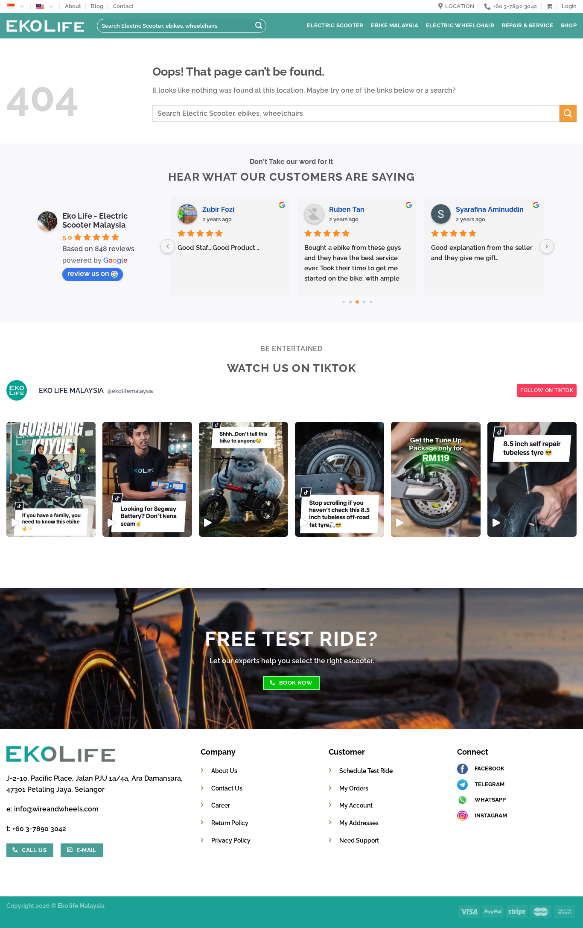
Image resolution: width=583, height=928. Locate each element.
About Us (224, 770)
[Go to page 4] (350, 302)
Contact (123, 6)
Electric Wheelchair (460, 25)
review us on (88, 273)
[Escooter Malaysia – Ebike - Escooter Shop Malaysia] (45, 26)
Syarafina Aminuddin (490, 209)
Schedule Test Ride (366, 770)
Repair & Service (527, 25)
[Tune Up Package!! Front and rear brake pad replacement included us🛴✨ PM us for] (435, 479)
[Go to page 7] (371, 302)
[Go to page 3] (343, 302)
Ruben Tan (346, 209)
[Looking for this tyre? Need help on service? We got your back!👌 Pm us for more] (339, 479)
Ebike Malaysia (394, 25)
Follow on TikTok (546, 390)
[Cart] (549, 6)
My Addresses (359, 822)
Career (220, 805)
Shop (569, 25)
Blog (97, 6)
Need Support (359, 840)
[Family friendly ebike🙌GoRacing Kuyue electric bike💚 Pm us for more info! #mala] (51, 479)
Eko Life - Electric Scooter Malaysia (95, 220)
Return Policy (229, 822)
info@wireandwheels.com (56, 809)
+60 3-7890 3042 (39, 829)
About (73, 6)
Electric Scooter (335, 25)
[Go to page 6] (363, 302)
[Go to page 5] (357, 302)
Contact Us (226, 788)
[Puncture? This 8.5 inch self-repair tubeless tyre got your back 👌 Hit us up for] (532, 479)
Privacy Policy (231, 840)
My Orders (353, 788)
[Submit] (258, 26)
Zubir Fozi (218, 209)
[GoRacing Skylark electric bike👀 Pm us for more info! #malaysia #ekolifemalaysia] (243, 479)
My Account (356, 805)
